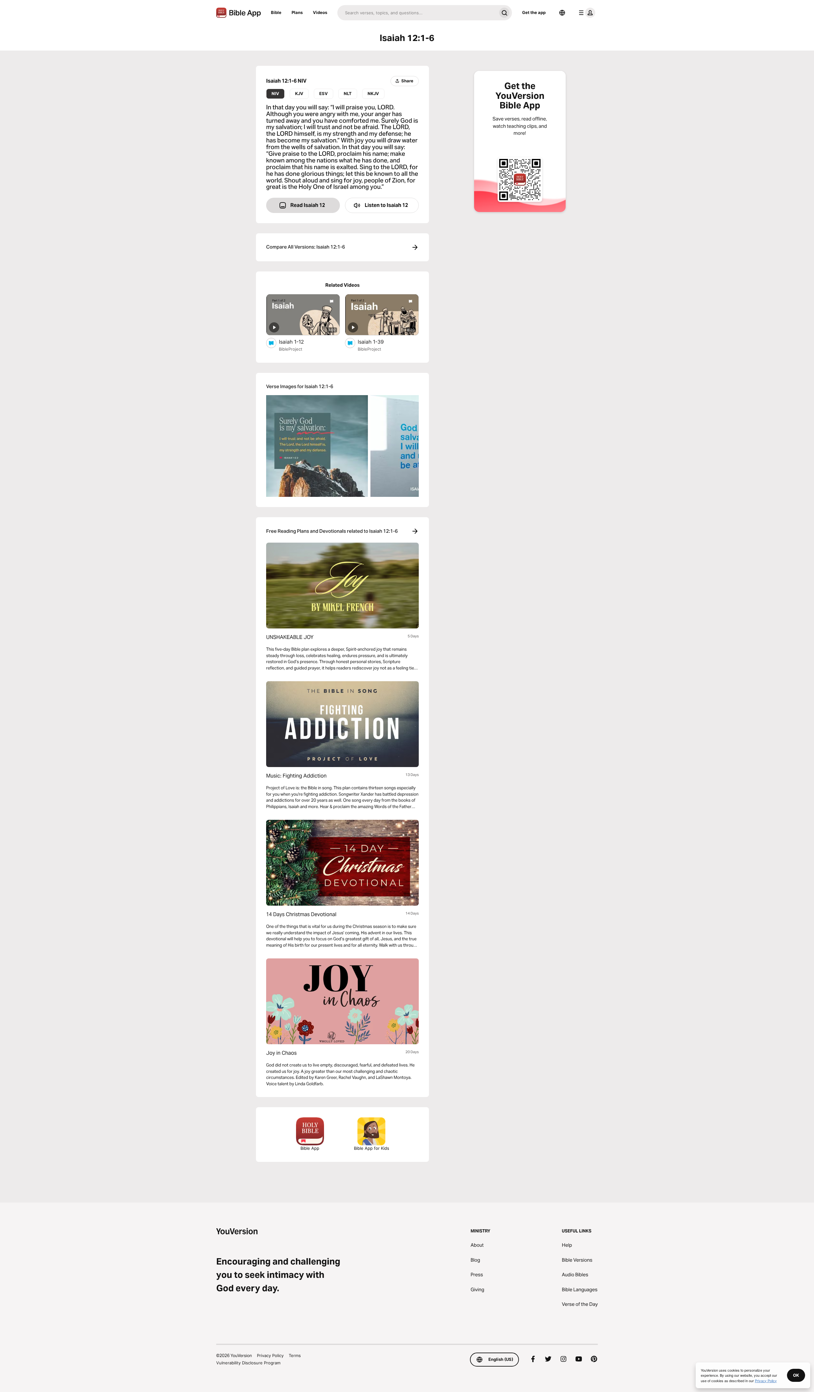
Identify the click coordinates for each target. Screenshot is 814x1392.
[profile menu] (586, 12)
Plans (297, 12)
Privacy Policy (270, 1355)
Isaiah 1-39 (377, 341)
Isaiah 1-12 (298, 341)
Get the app (534, 12)
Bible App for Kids (371, 1148)
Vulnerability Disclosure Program (248, 1362)
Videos (320, 12)
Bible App (309, 1148)
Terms (295, 1355)
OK (796, 1375)
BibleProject (290, 349)
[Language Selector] (562, 12)
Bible (276, 12)
